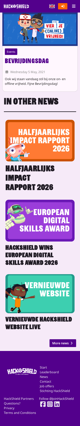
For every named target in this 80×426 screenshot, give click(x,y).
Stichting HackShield (55, 391)
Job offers (47, 386)
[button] (52, 6)
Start (43, 367)
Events (11, 52)
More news (61, 343)
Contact (45, 381)
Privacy (9, 408)
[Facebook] (41, 404)
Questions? (12, 403)
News (44, 377)
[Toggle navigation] (73, 6)
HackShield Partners (19, 398)
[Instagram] (48, 404)
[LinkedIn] (55, 404)
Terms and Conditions (20, 413)
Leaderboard (49, 372)
